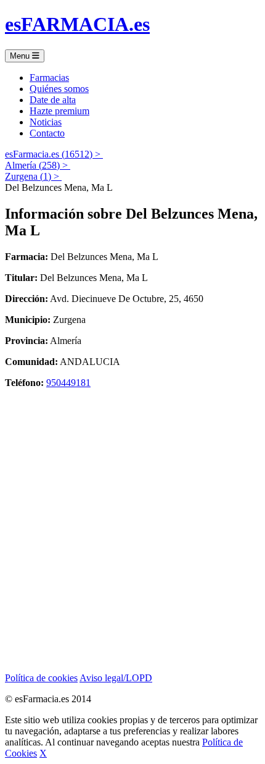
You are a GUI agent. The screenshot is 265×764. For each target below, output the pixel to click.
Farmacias (49, 77)
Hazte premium (59, 111)
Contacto (47, 133)
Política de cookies (41, 678)
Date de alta (53, 99)
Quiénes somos (59, 88)
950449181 (68, 382)
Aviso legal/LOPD (116, 678)
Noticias (46, 122)
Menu (21, 56)
